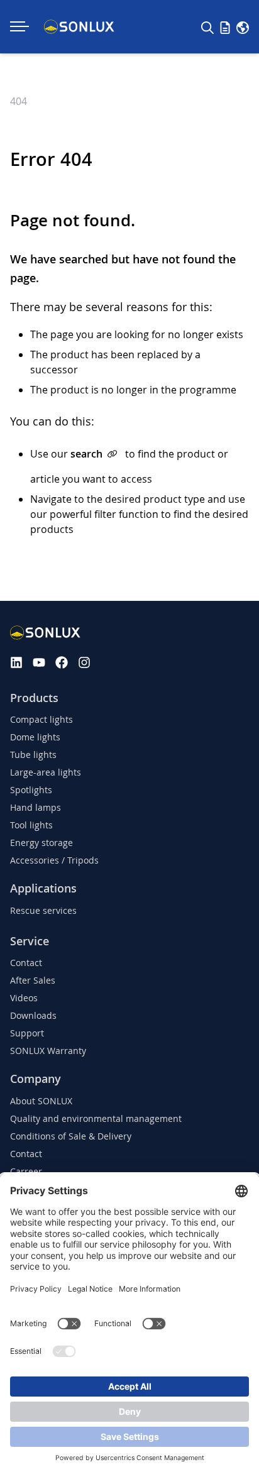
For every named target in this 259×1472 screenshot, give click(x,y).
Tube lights (33, 755)
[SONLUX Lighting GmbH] (79, 26)
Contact (26, 963)
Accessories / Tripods (54, 860)
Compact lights (41, 719)
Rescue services (43, 910)
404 (18, 101)
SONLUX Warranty (48, 1051)
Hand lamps (35, 807)
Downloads (33, 1015)
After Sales (32, 980)
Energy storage (41, 843)
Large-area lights (45, 772)
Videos (24, 998)
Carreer (26, 1171)
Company (35, 1079)
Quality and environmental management (96, 1118)
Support (27, 1033)
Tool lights (31, 825)
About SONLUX (41, 1101)
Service (29, 941)
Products (34, 698)
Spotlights (31, 790)
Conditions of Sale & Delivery (70, 1136)
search (86, 454)
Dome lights (35, 737)
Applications (43, 888)
